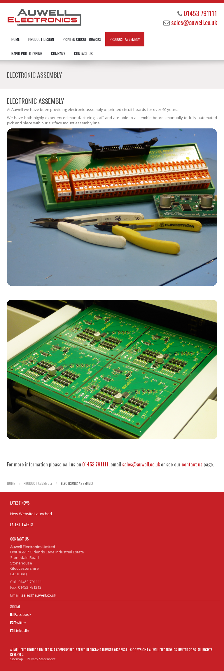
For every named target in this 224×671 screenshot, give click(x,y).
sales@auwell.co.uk (194, 22)
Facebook (22, 614)
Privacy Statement (41, 659)
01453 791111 (200, 13)
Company (58, 53)
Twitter (19, 622)
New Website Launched (31, 513)
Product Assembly (125, 39)
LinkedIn (21, 630)
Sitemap (16, 659)
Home (15, 39)
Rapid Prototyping (26, 53)
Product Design (41, 39)
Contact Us (83, 53)
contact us (192, 464)
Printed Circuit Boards (82, 39)
